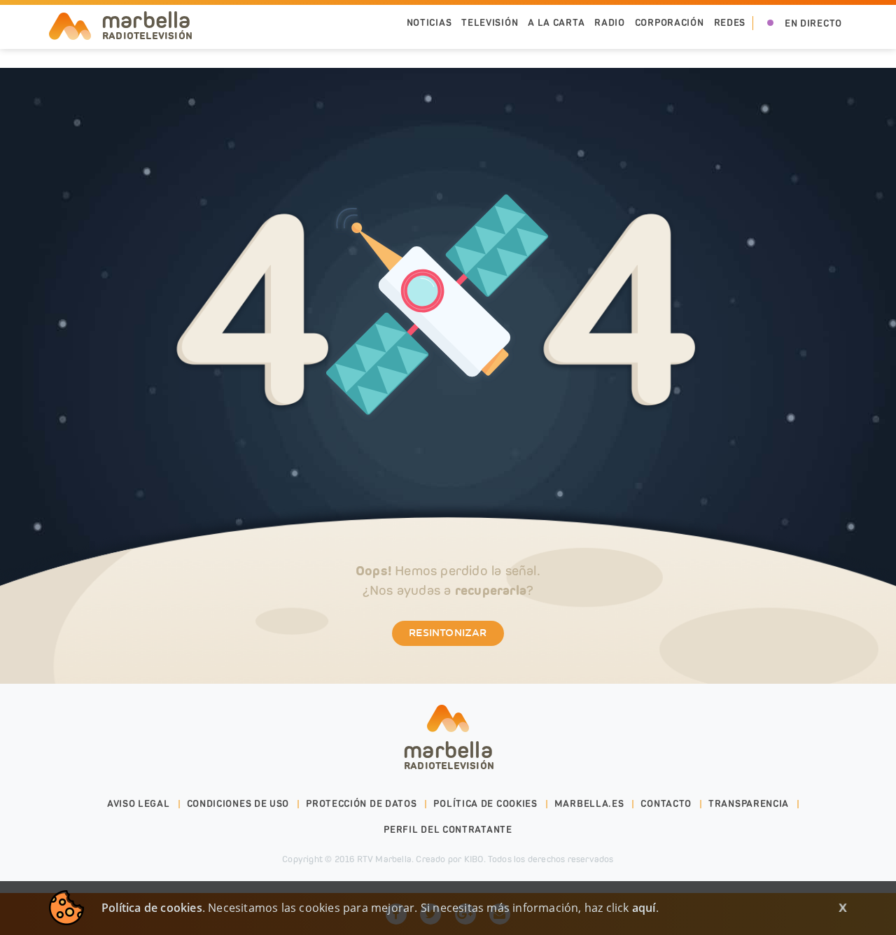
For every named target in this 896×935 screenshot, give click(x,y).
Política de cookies (485, 804)
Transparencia (748, 804)
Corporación (669, 23)
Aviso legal (138, 804)
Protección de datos (361, 804)
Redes (730, 23)
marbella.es (589, 804)
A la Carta (556, 23)
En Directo (813, 23)
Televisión (489, 23)
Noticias (429, 23)
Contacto (666, 804)
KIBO (474, 859)
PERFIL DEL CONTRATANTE (448, 830)
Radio (609, 23)
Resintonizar (447, 633)
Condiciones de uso (238, 804)
